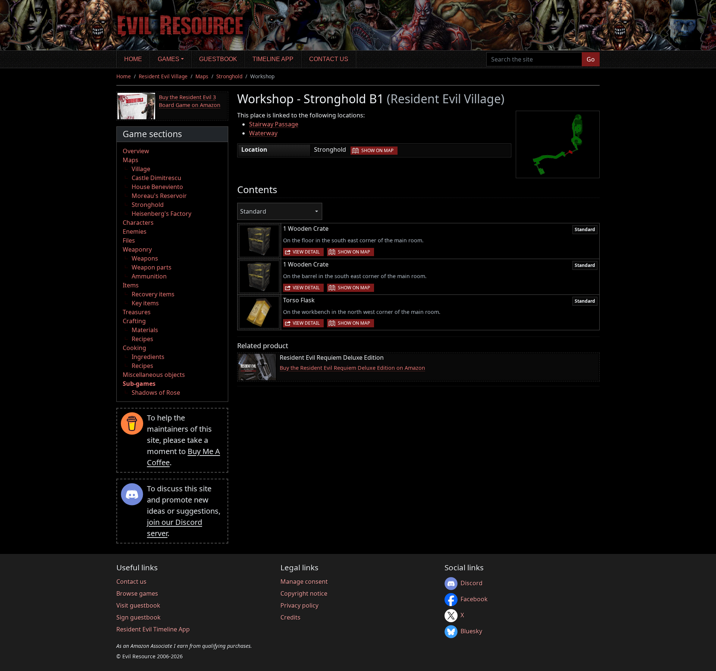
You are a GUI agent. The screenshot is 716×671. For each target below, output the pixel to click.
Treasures (137, 312)
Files (129, 240)
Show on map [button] (377, 150)
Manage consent (304, 581)
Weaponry (137, 249)
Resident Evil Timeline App (153, 629)
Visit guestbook (138, 605)
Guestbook (218, 59)
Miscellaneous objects (154, 375)
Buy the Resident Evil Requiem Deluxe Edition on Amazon (352, 367)
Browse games (137, 593)
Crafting (134, 321)
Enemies (135, 231)
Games (168, 59)
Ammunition (149, 276)
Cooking (134, 348)
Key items (145, 303)
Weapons (145, 258)
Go (591, 59)
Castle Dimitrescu (156, 178)
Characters (138, 222)
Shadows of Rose (156, 392)
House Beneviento (157, 187)
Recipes (142, 339)
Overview (136, 151)
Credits (290, 617)
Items (131, 285)
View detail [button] (306, 252)
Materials (145, 330)
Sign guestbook (138, 617)
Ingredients (148, 357)
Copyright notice (303, 593)
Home (133, 59)
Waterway (263, 133)
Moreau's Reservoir (159, 196)
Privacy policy (299, 605)
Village (141, 169)
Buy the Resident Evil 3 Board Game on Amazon (189, 101)
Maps (201, 76)
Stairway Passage (273, 124)
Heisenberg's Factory (161, 214)
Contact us (328, 59)
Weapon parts (152, 267)
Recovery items (153, 294)
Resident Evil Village (163, 76)
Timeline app (272, 59)
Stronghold (229, 76)
